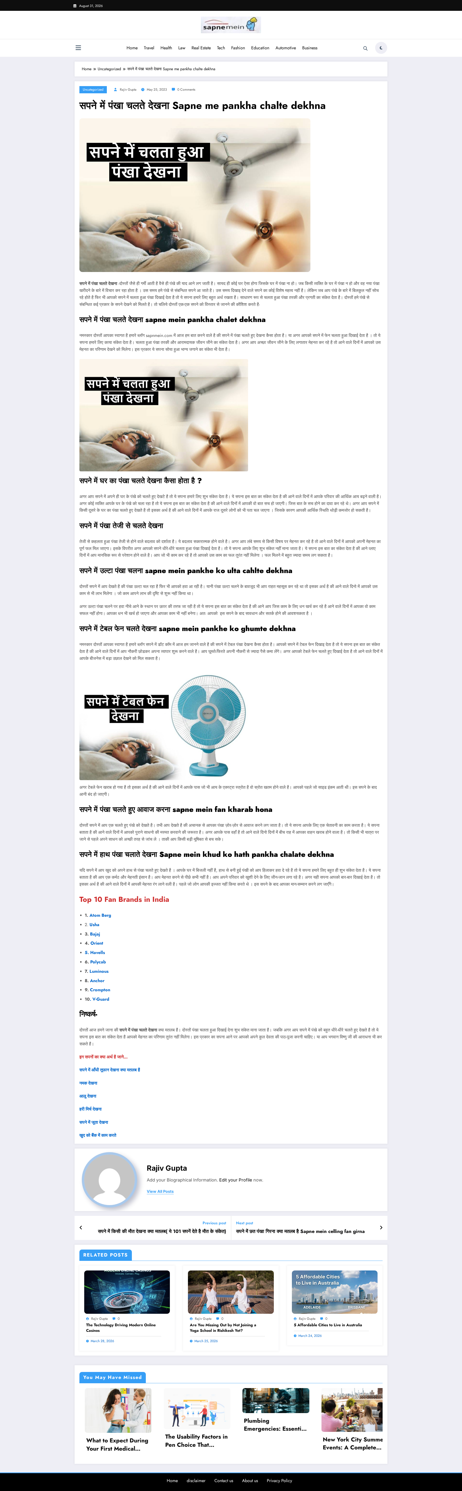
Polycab (97, 962)
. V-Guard (99, 999)
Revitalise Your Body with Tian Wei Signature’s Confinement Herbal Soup (345, 1436)
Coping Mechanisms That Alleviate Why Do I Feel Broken (268, 1424)
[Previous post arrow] (81, 1228)
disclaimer (196, 1480)
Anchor (97, 981)
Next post (244, 1223)
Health (166, 48)
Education (260, 48)
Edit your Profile (235, 1179)
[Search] (365, 49)
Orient (96, 943)
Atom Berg (100, 915)
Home (132, 48)
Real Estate (201, 48)
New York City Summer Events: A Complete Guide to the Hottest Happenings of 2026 (191, 1443)
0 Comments (186, 89)
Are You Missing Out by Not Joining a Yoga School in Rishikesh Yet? (223, 1327)
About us (250, 1480)
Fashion (238, 48)
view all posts (160, 1191)
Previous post (214, 1223)
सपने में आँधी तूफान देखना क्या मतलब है (109, 1070)
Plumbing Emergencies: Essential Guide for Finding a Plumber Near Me (112, 1424)
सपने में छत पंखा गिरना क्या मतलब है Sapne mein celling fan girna (300, 1231)
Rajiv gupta (128, 89)
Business (309, 48)
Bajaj (94, 934)
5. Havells (95, 952)
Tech (221, 48)
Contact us (223, 1480)
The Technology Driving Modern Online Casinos (121, 1327)
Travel (149, 48)
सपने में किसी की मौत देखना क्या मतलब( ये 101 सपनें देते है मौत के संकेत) (162, 1231)
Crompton (100, 990)
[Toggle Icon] (78, 48)
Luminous (100, 971)
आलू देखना (87, 1096)
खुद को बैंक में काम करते (97, 1135)
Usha (94, 925)
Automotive (286, 48)
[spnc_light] (381, 48)
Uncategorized (93, 89)
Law (181, 48)
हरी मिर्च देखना (90, 1109)
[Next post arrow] (381, 1228)
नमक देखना (88, 1083)
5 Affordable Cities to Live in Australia (328, 1325)
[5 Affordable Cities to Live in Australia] (335, 1291)
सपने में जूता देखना (93, 1122)
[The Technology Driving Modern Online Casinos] (127, 1291)
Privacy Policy (279, 1480)
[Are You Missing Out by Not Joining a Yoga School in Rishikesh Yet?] (231, 1291)
